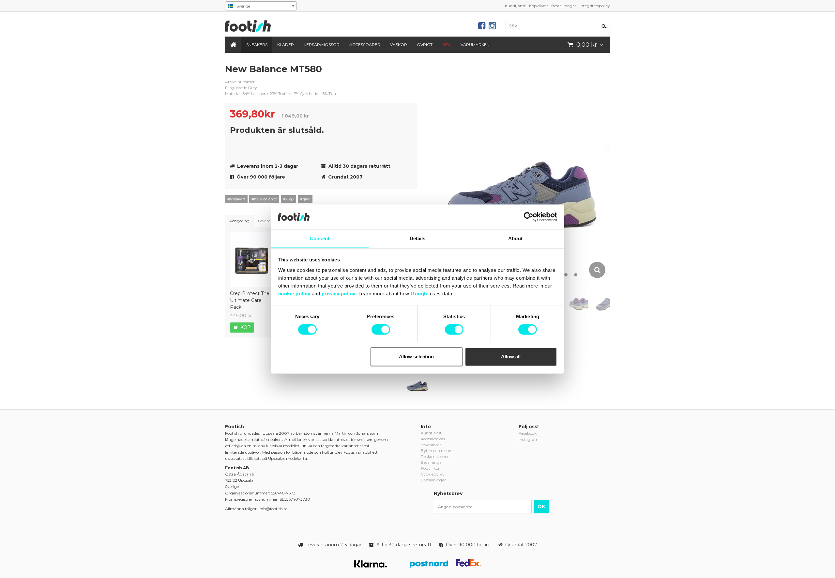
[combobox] (261, 5)
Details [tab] (418, 238)
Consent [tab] (319, 238)
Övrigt (425, 44)
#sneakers (236, 199)
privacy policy (339, 293)
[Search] (604, 26)
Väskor (398, 44)
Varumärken (475, 44)
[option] (523, 171)
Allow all (511, 356)
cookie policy (294, 293)
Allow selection (416, 356)
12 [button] (575, 274)
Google (419, 293)
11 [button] (566, 274)
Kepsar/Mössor (322, 44)
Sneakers (256, 44)
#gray (305, 199)
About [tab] (515, 238)
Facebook (528, 433)
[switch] (381, 329)
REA (446, 44)
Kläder (285, 44)
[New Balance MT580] (417, 385)
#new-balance (264, 199)
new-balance (408, 74)
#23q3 (288, 199)
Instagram (529, 439)
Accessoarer (364, 44)
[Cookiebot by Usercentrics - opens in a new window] (528, 217)
